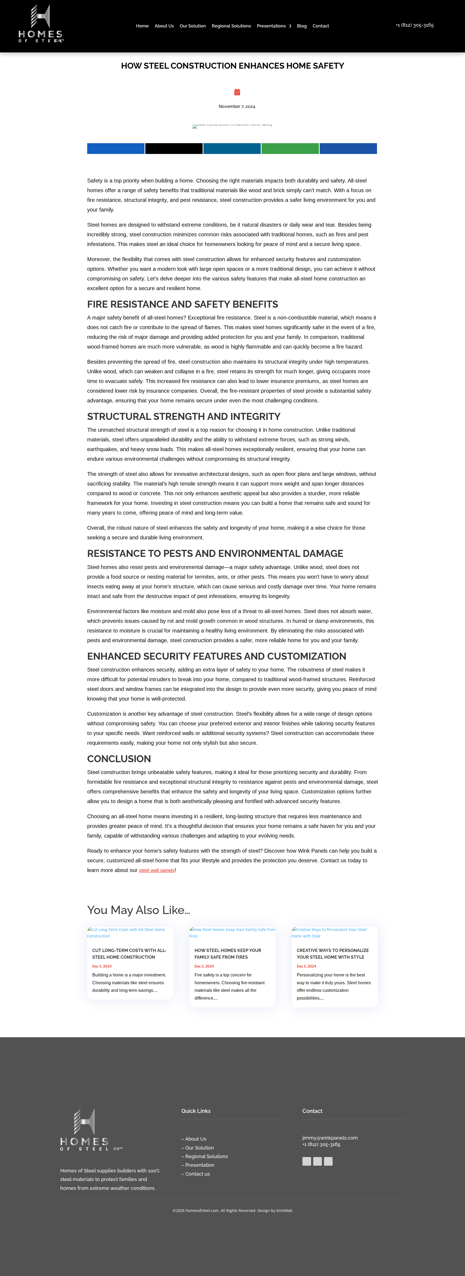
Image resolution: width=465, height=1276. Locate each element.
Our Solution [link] (193, 26)
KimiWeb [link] (284, 1210)
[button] (461, 1237)
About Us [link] (164, 26)
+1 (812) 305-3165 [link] (415, 25)
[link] (40, 44)
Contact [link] (321, 26)
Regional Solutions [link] (231, 26)
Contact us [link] (197, 1174)
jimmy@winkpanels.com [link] (330, 1138)
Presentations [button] (271, 26)
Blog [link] (302, 26)
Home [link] (142, 26)
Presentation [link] (199, 1165)
